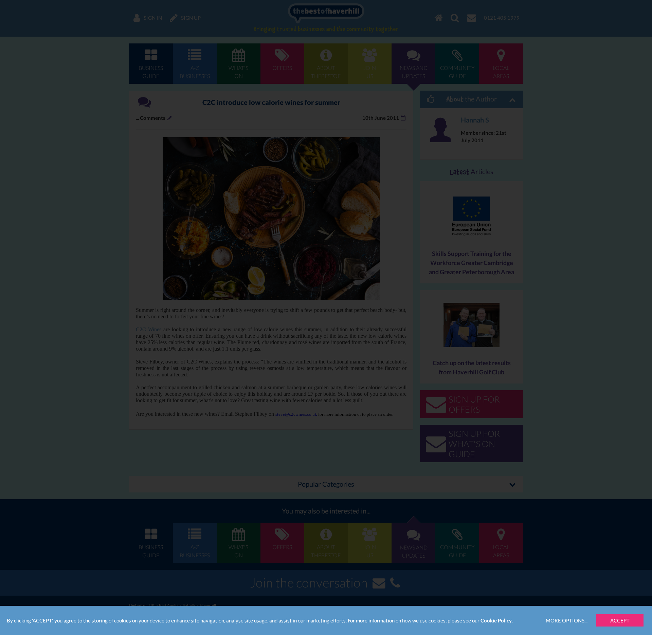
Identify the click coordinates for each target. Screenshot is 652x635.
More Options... (566, 620)
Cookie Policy (496, 620)
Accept (620, 620)
